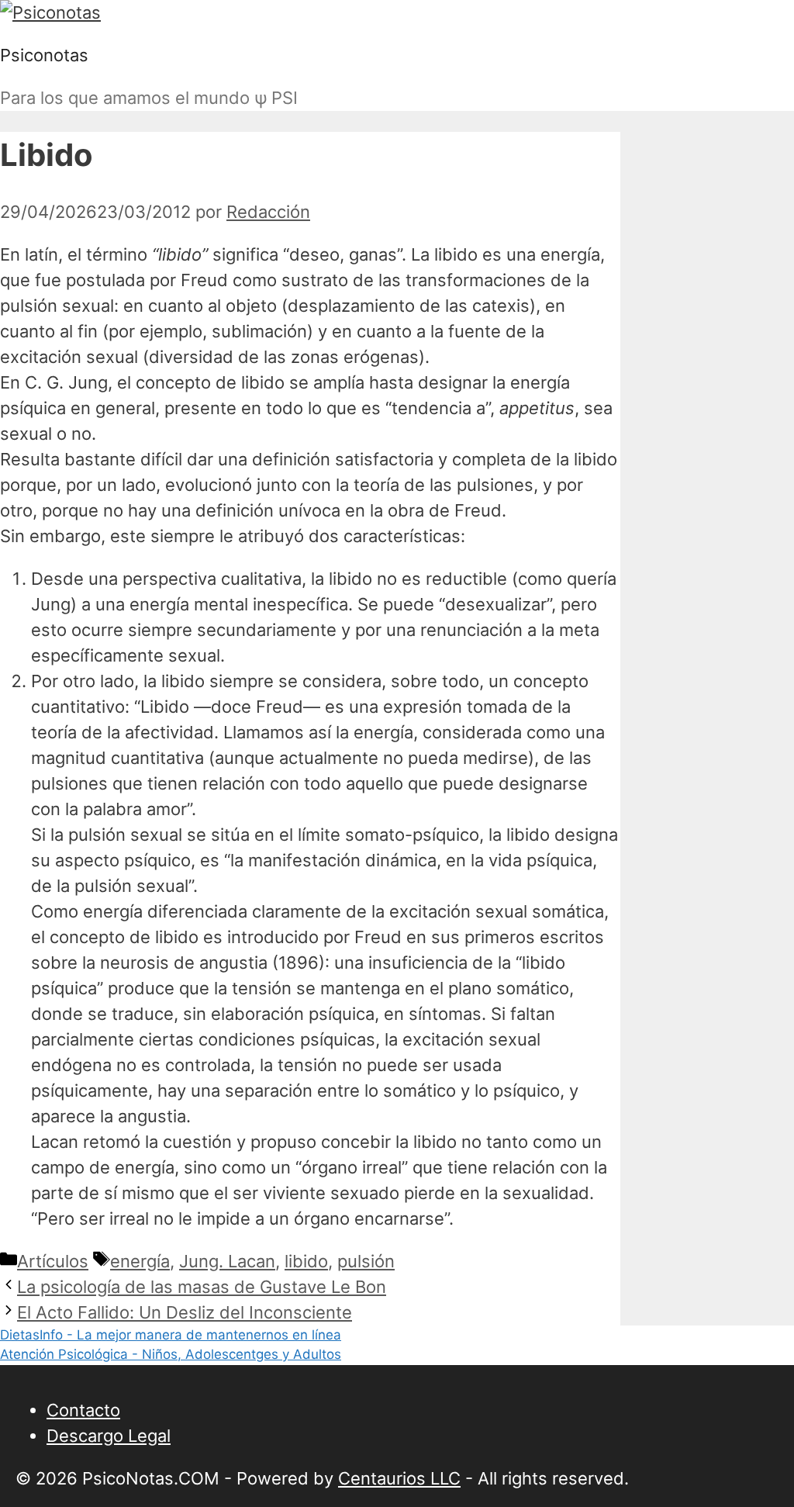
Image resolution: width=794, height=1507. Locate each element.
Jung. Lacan (227, 1261)
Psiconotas (44, 55)
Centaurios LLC (399, 1478)
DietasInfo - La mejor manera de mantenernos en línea (170, 1335)
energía (140, 1261)
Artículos (52, 1261)
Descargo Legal (109, 1436)
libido (306, 1261)
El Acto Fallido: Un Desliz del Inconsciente (184, 1312)
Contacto (83, 1410)
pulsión (366, 1261)
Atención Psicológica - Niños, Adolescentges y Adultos (170, 1354)
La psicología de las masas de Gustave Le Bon (201, 1287)
